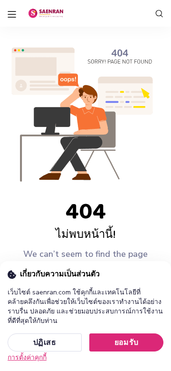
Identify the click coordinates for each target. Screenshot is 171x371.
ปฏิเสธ (44, 342)
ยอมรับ (126, 342)
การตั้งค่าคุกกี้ (27, 357)
